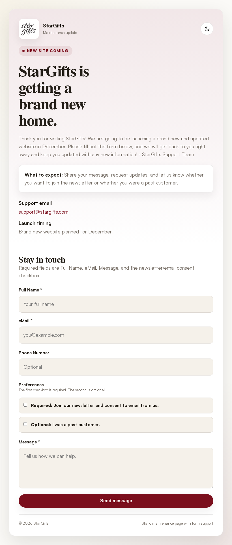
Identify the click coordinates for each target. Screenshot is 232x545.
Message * (29, 442)
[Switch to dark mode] (207, 28)
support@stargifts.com (43, 212)
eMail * (26, 320)
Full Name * (30, 290)
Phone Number (34, 352)
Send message (116, 500)
